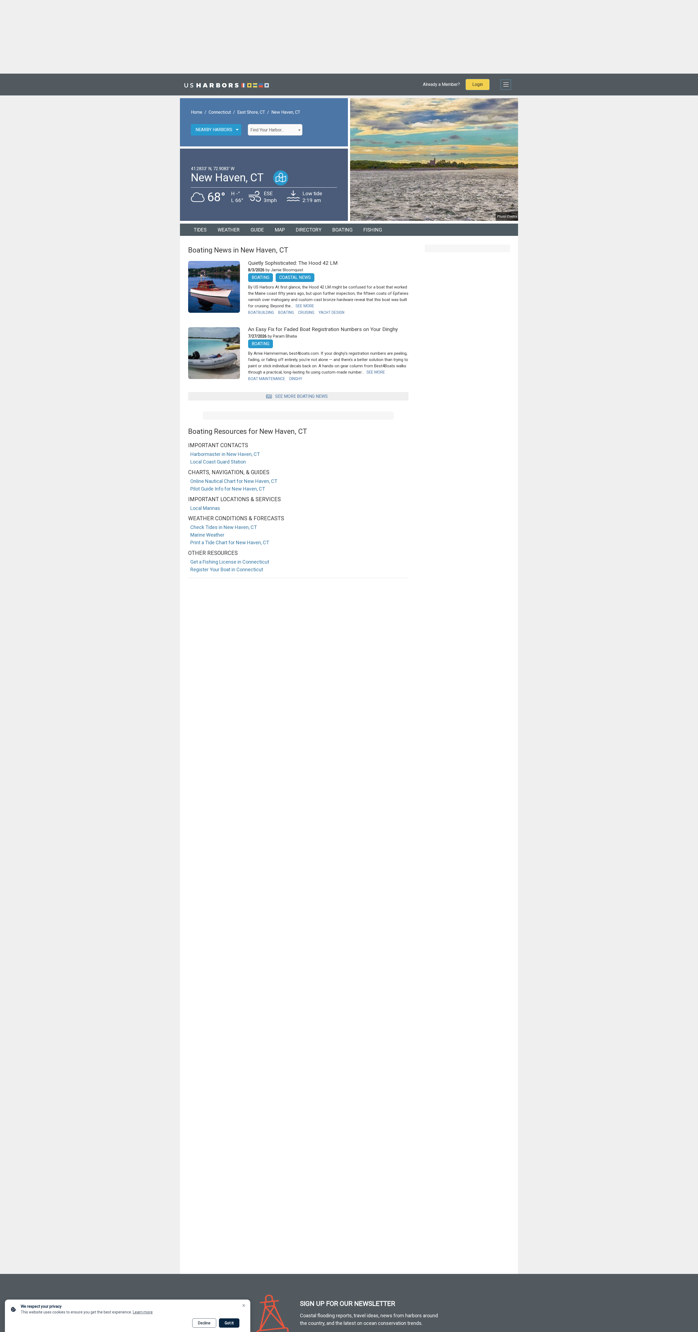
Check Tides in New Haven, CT (223, 527)
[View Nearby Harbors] (280, 177)
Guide (257, 230)
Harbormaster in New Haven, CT (225, 454)
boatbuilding (261, 312)
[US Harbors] (226, 84)
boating (286, 312)
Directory (308, 230)
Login (477, 84)
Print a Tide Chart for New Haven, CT (229, 542)
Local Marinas (205, 508)
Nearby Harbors (213, 129)
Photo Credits (507, 216)
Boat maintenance (266, 379)
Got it (229, 1323)
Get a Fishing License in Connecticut (229, 562)
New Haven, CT (285, 112)
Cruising (306, 312)
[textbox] (275, 130)
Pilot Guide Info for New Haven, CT (227, 489)
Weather (229, 230)
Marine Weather (207, 535)
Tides (200, 230)
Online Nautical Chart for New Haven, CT (233, 481)
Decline (204, 1323)
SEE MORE (305, 305)
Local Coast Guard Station (218, 462)
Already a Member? (441, 84)
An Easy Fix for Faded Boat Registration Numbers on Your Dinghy (323, 329)
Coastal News (295, 277)
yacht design (331, 312)
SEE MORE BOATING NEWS (301, 396)
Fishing (372, 230)
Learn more (143, 1312)
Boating (342, 230)
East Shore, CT (251, 112)
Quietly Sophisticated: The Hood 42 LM (293, 263)
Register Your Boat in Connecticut (226, 569)
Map (280, 230)
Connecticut (220, 112)
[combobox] (275, 130)
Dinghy (295, 379)
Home (196, 112)
